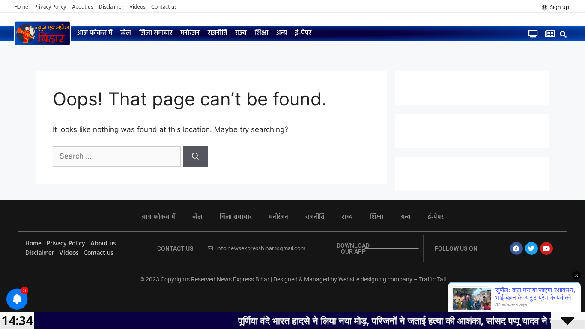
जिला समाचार (155, 33)
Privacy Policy (50, 7)
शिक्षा (261, 33)
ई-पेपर (303, 33)
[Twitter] (531, 248)
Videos (137, 7)
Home (21, 7)
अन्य (281, 33)
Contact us (163, 7)
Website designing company (375, 279)
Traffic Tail (432, 279)
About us (82, 7)
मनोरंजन (190, 33)
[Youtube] (546, 248)
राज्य (241, 33)
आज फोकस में (94, 33)
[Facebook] (516, 248)
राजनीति (217, 33)
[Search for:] (118, 156)
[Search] (195, 156)
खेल (125, 33)
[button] (563, 34)
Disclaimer (111, 7)
